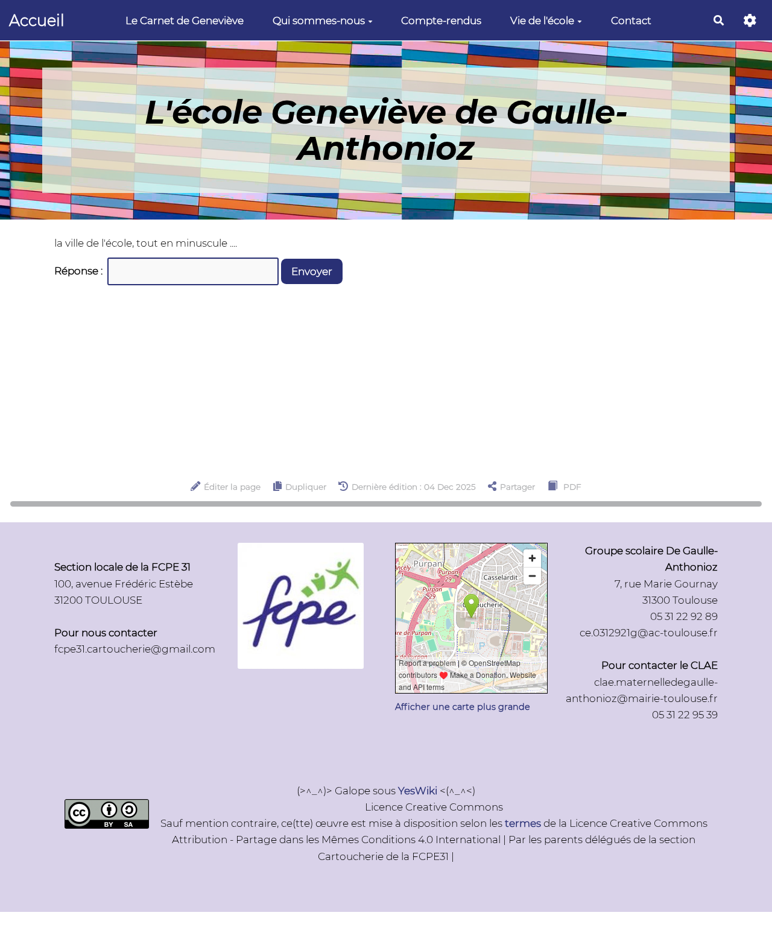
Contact (631, 20)
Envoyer (311, 271)
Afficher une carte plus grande (462, 706)
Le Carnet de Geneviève (184, 20)
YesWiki (417, 791)
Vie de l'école (542, 20)
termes (523, 823)
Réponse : (79, 271)
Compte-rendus (441, 20)
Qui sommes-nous (319, 20)
